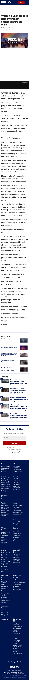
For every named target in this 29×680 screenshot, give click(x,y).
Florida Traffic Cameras (5, 514)
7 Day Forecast (17, 475)
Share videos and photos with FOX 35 (17, 586)
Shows (3, 550)
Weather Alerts (17, 469)
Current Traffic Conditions (5, 507)
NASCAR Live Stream (16, 634)
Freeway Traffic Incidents (5, 511)
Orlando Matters (5, 561)
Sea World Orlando (4, 543)
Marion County (5, 481)
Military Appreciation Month (4, 495)
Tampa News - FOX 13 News (17, 559)
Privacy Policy (16, 451)
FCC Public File (5, 613)
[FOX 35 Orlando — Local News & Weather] (6, 3)
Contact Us (4, 584)
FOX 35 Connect (17, 589)
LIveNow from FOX (5, 567)
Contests (4, 619)
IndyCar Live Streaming (16, 637)
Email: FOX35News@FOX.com (19, 581)
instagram (14, 662)
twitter (11, 662)
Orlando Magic (17, 533)
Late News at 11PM (4, 563)
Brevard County (5, 475)
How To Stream (5, 552)
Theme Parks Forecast (16, 477)
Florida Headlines (5, 466)
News (10, 27)
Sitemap (3, 499)
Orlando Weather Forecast (17, 472)
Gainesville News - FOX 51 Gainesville (17, 556)
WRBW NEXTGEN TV (5, 603)
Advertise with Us (5, 600)
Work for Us (4, 588)
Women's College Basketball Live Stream (17, 646)
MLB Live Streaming (16, 630)
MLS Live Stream (17, 653)
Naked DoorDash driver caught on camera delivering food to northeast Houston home (9, 369)
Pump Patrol (4, 505)
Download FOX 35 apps (5, 598)
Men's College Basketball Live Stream (17, 642)
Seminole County (5, 486)
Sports (15, 528)
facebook (8, 662)
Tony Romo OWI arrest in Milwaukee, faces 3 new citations (9, 361)
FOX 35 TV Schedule (4, 555)
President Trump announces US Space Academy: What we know (9, 339)
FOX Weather (16, 484)
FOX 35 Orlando (5, 27)
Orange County (5, 482)
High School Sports (16, 539)
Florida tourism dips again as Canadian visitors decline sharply (19, 399)
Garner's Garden (17, 518)
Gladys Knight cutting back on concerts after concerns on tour (9, 346)
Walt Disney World (4, 539)
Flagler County (5, 477)
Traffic (3, 503)
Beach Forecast (17, 480)
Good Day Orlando (4, 558)
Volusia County (5, 488)
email (20, 662)
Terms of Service (15, 452)
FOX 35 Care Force (16, 507)
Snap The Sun (16, 489)
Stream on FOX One (17, 620)
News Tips (17, 575)
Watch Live (21, 2)
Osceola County (5, 484)
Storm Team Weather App (16, 486)
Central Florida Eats (5, 570)
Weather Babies (17, 510)
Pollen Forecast (17, 482)
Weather (16, 464)
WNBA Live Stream (16, 650)
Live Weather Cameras (16, 466)
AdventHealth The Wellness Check (18, 513)
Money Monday (17, 524)
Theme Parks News (4, 536)
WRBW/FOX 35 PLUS (5, 606)
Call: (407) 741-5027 (17, 578)
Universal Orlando (6, 546)
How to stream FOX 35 (5, 578)
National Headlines (3, 472)
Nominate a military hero (4, 491)
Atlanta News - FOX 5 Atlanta (17, 563)
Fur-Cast (15, 520)
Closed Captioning (4, 610)
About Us (4, 575)
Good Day (16, 503)
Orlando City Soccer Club (16, 536)
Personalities (4, 586)
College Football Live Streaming (17, 627)
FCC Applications (5, 615)
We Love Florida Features (5, 532)
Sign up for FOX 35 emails (5, 594)
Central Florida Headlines (5, 468)
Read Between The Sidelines (17, 530)
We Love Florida (17, 505)
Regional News (16, 551)
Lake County (4, 479)
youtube (17, 662)
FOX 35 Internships (4, 591)
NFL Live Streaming (16, 623)
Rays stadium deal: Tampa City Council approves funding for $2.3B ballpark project (9, 355)
